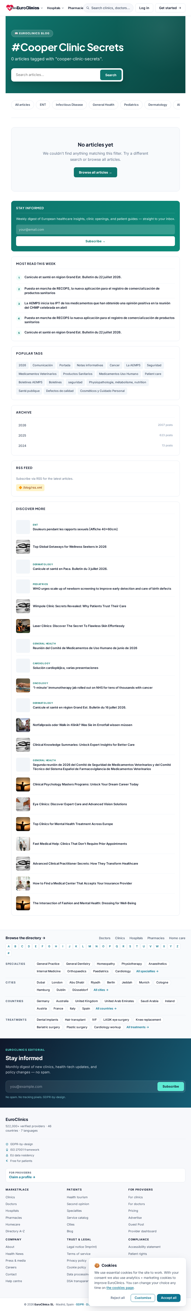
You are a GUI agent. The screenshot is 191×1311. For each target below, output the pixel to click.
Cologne (162, 982)
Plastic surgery (77, 1027)
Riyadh (95, 982)
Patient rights (137, 1254)
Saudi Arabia (149, 1001)
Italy (72, 1008)
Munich (144, 982)
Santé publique (29, 391)
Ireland (170, 1001)
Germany (43, 1001)
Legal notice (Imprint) (82, 1247)
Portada (64, 365)
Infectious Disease (69, 104)
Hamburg (43, 990)
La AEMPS (133, 365)
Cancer (115, 365)
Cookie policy (76, 1267)
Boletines (55, 382)
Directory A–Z (15, 1231)
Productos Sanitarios (77, 374)
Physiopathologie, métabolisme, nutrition (117, 382)
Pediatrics (131, 104)
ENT (43, 104)
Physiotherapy (132, 963)
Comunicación (43, 365)
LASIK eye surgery (116, 1019)
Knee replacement (148, 1019)
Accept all (169, 1298)
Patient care (153, 374)
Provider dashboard (142, 1231)
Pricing (133, 1210)
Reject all (118, 1298)
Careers (11, 1267)
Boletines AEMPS (30, 382)
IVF (94, 1019)
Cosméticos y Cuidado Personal (102, 391)
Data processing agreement (86, 1274)
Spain (86, 1008)
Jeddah (127, 982)
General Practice (48, 963)
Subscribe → (95, 241)
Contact (11, 1274)
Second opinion (78, 1204)
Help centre (14, 1281)
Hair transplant (75, 1019)
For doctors (136, 1204)
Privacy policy (76, 1260)
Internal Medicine (49, 971)
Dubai (41, 982)
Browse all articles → (95, 172)
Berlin (111, 982)
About (10, 1247)
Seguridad (154, 365)
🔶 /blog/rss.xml (30, 487)
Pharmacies (155, 938)
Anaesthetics (158, 963)
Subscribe (171, 1086)
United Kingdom (86, 1001)
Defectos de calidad (60, 391)
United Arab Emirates (119, 1001)
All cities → (101, 990)
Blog (70, 1231)
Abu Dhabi (76, 982)
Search (110, 75)
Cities (71, 1224)
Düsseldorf (80, 990)
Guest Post (136, 1224)
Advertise (135, 1217)
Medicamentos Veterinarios (38, 374)
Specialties (74, 1210)
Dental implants (47, 1019)
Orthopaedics (76, 971)
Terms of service (78, 1254)
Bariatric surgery (48, 1027)
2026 (22, 365)
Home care (177, 938)
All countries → (106, 1008)
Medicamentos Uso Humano (118, 374)
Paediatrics (101, 971)
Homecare (13, 1224)
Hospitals (136, 938)
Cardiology (123, 971)
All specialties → (147, 971)
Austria (42, 1008)
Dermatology (157, 104)
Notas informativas (90, 365)
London (57, 982)
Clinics (120, 938)
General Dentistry (78, 963)
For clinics (135, 1197)
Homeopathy (106, 963)
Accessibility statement (144, 1247)
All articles (22, 104)
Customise (143, 1298)
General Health (103, 104)
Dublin (61, 990)
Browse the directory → (26, 938)
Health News (15, 1254)
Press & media (16, 1260)
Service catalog (77, 1217)
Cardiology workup (107, 1027)
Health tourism (77, 1197)
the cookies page (120, 1288)
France (58, 1008)
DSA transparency (79, 1281)
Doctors (104, 938)
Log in (144, 8)
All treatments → (137, 1027)
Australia (62, 1001)
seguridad (75, 382)
